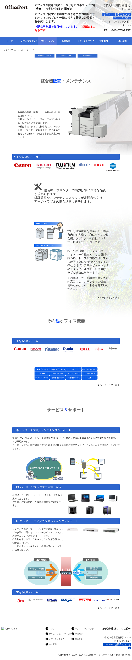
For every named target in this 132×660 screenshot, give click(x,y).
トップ (9, 41)
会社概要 (122, 41)
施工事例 (104, 41)
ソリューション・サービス (48, 41)
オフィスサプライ (86, 41)
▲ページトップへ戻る (108, 297)
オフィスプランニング (29, 41)
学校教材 (66, 41)
